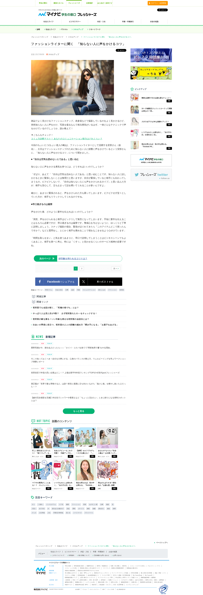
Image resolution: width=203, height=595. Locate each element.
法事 (101, 504)
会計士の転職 (139, 580)
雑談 (107, 504)
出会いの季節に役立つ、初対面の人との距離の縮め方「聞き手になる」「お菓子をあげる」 (75, 325)
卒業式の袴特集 (58, 512)
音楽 (68, 508)
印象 (78, 290)
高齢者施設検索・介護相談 (148, 577)
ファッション (112, 290)
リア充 (61, 504)
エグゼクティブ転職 (126, 580)
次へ (115, 268)
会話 (72, 290)
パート (158, 566)
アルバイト (151, 566)
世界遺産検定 (81, 575)
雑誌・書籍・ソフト (160, 573)
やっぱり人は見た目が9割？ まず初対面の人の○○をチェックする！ (65, 313)
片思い (34, 508)
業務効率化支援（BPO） (82, 584)
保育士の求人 (114, 582)
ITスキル (64, 29)
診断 (38, 29)
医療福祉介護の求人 (132, 568)
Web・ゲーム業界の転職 (79, 580)
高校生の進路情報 (70, 570)
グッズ (34, 512)
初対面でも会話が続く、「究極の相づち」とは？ (56, 307)
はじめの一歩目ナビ (104, 3)
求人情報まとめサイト (71, 573)
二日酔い (40, 504)
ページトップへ (162, 543)
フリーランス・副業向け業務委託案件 (113, 568)
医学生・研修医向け (102, 566)
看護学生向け (90, 566)
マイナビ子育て (106, 575)
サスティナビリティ (95, 589)
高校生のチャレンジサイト (101, 573)
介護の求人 (134, 582)
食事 (114, 508)
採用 (103, 589)
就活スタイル (59, 3)
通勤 (73, 508)
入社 (49, 512)
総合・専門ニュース (85, 573)
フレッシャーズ (74, 3)
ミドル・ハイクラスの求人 (137, 566)
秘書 (94, 508)
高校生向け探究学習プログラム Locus (88, 570)
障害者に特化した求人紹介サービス (90, 568)
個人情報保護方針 (121, 589)
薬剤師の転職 (68, 582)
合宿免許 (89, 3)
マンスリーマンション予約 (105, 577)
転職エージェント (113, 580)
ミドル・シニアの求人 (71, 568)
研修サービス (68, 584)
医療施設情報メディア (71, 577)
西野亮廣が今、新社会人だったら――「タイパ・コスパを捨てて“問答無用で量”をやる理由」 (71, 348)
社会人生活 (59, 290)
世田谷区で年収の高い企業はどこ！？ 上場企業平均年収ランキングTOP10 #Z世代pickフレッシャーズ (75, 373)
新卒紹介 (103, 580)
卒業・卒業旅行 (99, 552)
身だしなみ (101, 290)
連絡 (108, 508)
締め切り (101, 508)
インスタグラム (51, 504)
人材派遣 (67, 580)
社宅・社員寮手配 (118, 584)
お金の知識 (113, 552)
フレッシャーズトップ (39, 37)
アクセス (84, 589)
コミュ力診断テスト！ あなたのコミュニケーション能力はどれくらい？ (66, 139)
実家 (84, 504)
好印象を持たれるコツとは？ (63, 258)
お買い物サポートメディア (87, 577)
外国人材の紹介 (158, 582)
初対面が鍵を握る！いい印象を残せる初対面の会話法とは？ (61, 319)
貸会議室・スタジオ (105, 584)
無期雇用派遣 (124, 582)
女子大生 (42, 508)
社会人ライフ (51, 29)
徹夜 (88, 508)
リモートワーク (95, 29)
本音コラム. (48, 290)
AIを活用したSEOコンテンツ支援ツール (126, 577)
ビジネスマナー (70, 552)
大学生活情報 (134, 573)
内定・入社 (85, 552)
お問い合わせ (117, 555)
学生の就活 (68, 566)
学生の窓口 (43, 3)
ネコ (33, 504)
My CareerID (148, 575)
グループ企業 (110, 589)
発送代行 (94, 584)
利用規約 (71, 555)
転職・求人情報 (115, 566)
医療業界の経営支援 (145, 582)
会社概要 (77, 589)
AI (48, 508)
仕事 (66, 290)
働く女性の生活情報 (146, 573)
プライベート (89, 512)
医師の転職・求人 (103, 582)
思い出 (68, 512)
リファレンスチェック (132, 584)
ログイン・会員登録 (158, 3)
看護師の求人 (79, 582)
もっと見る (78, 411)
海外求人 (124, 566)
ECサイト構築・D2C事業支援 (121, 575)
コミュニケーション (89, 290)
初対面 (122, 290)
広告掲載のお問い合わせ (101, 555)
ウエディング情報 (70, 575)
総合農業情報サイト (93, 575)
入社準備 (42, 512)
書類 (67, 504)
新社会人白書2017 (58, 508)
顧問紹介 (161, 580)
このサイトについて (58, 555)
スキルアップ (78, 29)
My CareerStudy (137, 575)
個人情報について (83, 555)
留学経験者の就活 (79, 566)
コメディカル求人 (90, 582)
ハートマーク (77, 512)
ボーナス (81, 508)
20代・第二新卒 (93, 580)
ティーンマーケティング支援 (120, 573)
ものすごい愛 (93, 504)
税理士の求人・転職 (151, 580)
